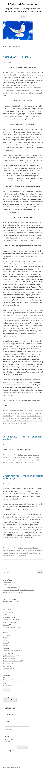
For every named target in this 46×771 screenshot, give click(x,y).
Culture (20, 411)
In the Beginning (11, 418)
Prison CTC (7, 653)
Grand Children (38, 411)
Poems (5, 645)
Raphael (5, 421)
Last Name (8, 729)
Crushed (16, 460)
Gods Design (31, 416)
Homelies (6, 625)
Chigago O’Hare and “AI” (10, 582)
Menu (23, 16)
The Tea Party (7, 663)
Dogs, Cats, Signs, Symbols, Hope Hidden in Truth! (18, 590)
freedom (23, 460)
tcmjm (27, 423)
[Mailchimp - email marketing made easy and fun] (11, 751)
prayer (40, 418)
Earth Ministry (7, 612)
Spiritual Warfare (27, 413)
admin (32, 462)
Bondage (5, 460)
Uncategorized (7, 669)
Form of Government (9, 620)
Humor (5, 630)
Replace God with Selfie (27, 553)
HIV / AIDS (7, 635)
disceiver (23, 416)
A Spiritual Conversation (23, 4)
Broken (11, 460)
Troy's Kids (6, 666)
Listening (5, 633)
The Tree (10, 462)
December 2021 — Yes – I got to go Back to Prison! (22, 438)
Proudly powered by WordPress (12, 767)
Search (5, 569)
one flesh (26, 418)
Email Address (10, 714)
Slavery (5, 462)
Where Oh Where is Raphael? (17, 56)
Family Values (28, 411)
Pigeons (5, 643)
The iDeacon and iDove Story (12, 661)
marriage (20, 418)
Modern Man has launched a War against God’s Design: (23, 477)
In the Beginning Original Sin (11, 587)
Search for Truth (13, 421)
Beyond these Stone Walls (12, 651)
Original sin (33, 418)
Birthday (7, 736)
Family (5, 615)
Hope (28, 460)
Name (5, 677)
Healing (37, 416)
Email (5, 683)
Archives (6, 697)
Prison (5, 457)
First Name (8, 722)
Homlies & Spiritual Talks (10, 627)
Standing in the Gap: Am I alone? (13, 592)
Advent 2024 (6, 585)
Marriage (5, 413)
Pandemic (31, 550)
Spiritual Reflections (15, 413)
